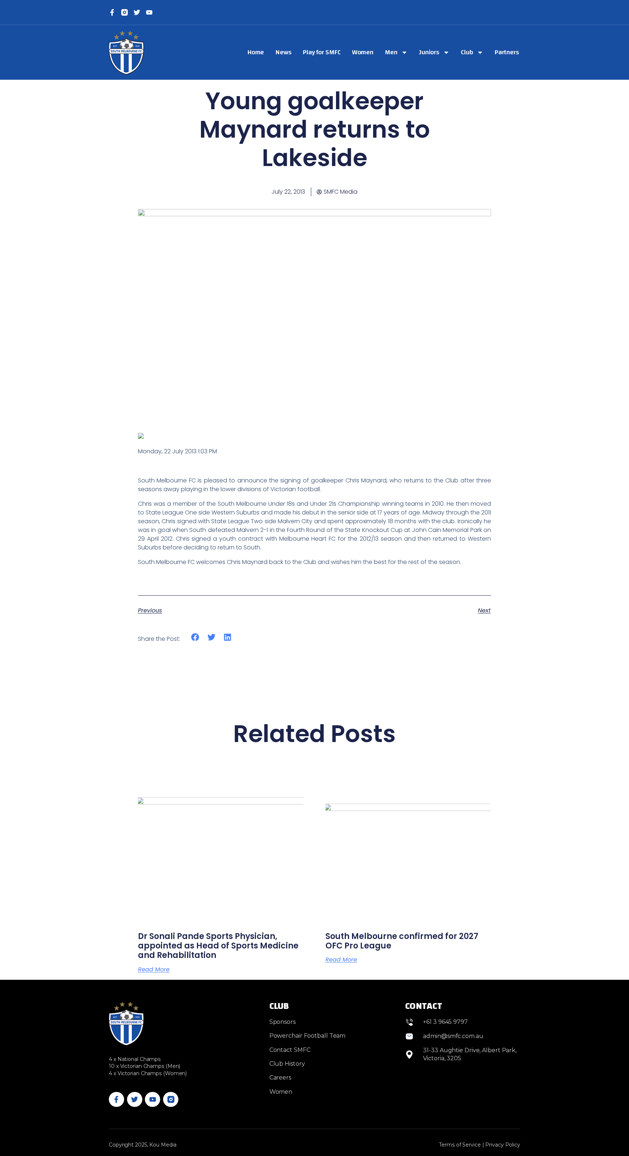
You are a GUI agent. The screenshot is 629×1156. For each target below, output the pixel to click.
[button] (195, 637)
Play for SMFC (322, 52)
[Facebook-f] (112, 12)
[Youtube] (152, 1099)
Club (467, 52)
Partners (507, 52)
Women (363, 52)
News (283, 52)
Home (256, 52)
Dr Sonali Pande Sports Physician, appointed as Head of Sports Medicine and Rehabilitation (218, 946)
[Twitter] (137, 12)
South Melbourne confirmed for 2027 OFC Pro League (401, 941)
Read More (154, 969)
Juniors (429, 52)
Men (391, 52)
